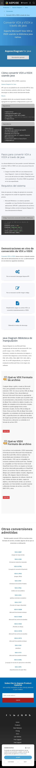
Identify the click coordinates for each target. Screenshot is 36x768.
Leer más (6, 431)
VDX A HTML (18, 566)
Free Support (17, 739)
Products (17, 725)
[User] (30, 3)
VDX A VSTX (18, 638)
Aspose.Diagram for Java (8, 84)
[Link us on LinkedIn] (14, 715)
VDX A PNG (18, 588)
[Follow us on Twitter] (10, 715)
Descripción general (18, 57)
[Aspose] (12, 3)
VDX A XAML (18, 660)
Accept (18, 757)
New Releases (17, 728)
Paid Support (17, 742)
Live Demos (17, 737)
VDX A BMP (18, 552)
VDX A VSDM (18, 609)
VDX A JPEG (18, 573)
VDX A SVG (18, 595)
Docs (17, 734)
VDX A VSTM (18, 631)
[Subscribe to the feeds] (30, 715)
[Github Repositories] (26, 715)
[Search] (33, 3)
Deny (25, 761)
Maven (3, 96)
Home (17, 722)
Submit (18, 700)
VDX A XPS (18, 667)
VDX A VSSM (18, 616)
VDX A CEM (18, 559)
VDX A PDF (18, 581)
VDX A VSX (18, 645)
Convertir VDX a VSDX (8, 256)
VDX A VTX (18, 652)
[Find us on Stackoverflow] (18, 715)
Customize (11, 761)
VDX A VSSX (18, 624)
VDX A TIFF (18, 602)
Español (25, 3)
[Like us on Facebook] (6, 715)
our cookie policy (22, 753)
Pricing (18, 731)
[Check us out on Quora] (22, 715)
